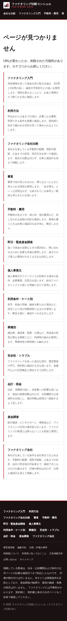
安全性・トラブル (49, 530)
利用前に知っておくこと (34, 553)
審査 (36, 517)
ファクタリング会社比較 (16, 517)
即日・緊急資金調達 (14, 523)
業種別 (32, 530)
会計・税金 (9, 536)
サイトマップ (26, 559)
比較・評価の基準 (38, 547)
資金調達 (24, 536)
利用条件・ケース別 (14, 530)
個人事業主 (35, 523)
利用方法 (34, 511)
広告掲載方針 (56, 553)
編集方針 (21, 547)
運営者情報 (9, 547)
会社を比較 (9, 13)
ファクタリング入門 (30, 13)
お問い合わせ (10, 559)
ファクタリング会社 (43, 536)
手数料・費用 (51, 13)
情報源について (11, 553)
